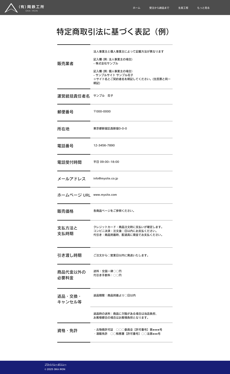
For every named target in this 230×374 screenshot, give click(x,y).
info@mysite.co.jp (105, 178)
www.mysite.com (105, 194)
